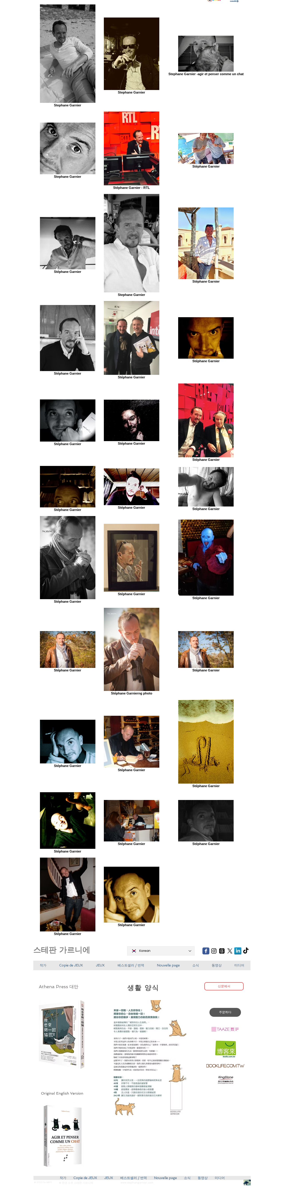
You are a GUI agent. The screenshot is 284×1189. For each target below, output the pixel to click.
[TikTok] (245, 950)
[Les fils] (221, 950)
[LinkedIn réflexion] (237, 950)
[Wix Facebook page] (205, 950)
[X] (229, 950)
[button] (71, 965)
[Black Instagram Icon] (213, 950)
